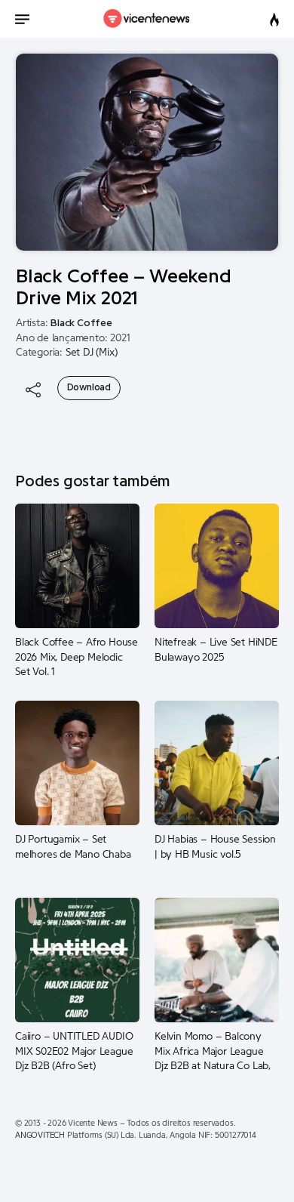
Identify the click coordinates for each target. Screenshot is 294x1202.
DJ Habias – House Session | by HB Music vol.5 (215, 847)
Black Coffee (81, 323)
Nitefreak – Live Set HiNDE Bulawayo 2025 (216, 650)
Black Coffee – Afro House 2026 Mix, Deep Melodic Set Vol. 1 (76, 657)
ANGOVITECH (40, 1135)
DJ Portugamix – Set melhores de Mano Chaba (73, 847)
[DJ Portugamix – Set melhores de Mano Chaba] (77, 762)
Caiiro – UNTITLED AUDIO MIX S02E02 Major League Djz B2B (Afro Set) (74, 1051)
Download (89, 387)
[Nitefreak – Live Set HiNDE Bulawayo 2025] (217, 565)
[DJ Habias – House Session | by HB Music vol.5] (217, 762)
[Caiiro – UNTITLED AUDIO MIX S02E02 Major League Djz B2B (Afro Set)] (77, 959)
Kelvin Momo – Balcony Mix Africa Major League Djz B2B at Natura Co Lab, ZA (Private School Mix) (213, 1051)
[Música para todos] (147, 19)
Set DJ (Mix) (92, 352)
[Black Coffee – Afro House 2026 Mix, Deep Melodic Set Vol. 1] (77, 565)
